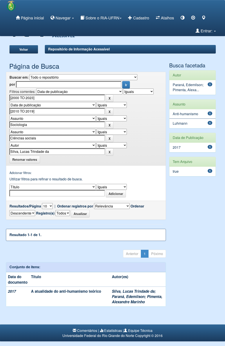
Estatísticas (113, 330)
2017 (177, 147)
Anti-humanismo (185, 113)
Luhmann (180, 123)
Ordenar (137, 206)
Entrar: (207, 30)
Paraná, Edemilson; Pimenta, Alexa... (188, 87)
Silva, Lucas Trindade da (133, 291)
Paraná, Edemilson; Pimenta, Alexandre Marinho (137, 299)
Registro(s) (45, 213)
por (12, 84)
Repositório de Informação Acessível (79, 49)
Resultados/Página (25, 206)
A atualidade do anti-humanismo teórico (66, 291)
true (176, 171)
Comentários (87, 330)
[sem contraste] (193, 18)
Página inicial (32, 17)
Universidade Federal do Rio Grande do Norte (98, 335)
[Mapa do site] (203, 18)
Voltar (23, 49)
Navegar (63, 17)
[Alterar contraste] (182, 18)
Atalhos (167, 17)
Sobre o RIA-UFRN (101, 17)
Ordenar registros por (75, 206)
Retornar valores (24, 159)
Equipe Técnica (140, 330)
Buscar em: (19, 77)
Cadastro (140, 17)
